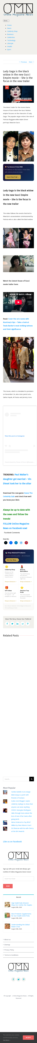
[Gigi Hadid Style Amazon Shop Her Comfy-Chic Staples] (7, 903)
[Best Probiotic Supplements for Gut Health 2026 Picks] (7, 914)
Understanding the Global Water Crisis (20, 926)
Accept (28, 1037)
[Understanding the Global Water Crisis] (7, 925)
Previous (24, 62)
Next (30, 62)
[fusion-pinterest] (24, 979)
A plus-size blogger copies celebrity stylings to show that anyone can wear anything (22, 804)
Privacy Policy (9, 950)
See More (6, 1040)
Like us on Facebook (12, 841)
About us (7, 939)
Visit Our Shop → (12, 560)
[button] (7, 904)
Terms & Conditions (11, 955)
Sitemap (7, 945)
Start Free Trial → (13, 177)
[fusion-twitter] (18, 979)
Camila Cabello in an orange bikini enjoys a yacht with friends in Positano (20, 795)
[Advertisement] (18, 1020)
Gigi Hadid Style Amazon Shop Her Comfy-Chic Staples (21, 904)
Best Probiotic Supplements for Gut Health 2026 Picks (21, 915)
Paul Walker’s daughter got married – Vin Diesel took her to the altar (17, 479)
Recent (18, 897)
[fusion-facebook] (13, 979)
